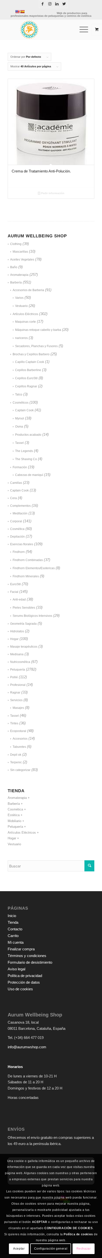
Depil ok (15, 754)
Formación (20, 467)
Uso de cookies (20, 989)
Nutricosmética (20, 662)
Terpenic (16, 762)
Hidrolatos (17, 631)
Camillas (16, 483)
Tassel (19, 443)
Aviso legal (16, 969)
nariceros (21, 338)
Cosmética (17, 529)
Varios (19, 298)
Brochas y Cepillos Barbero (31, 354)
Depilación (17, 536)
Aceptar (19, 1248)
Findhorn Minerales (26, 576)
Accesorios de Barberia (28, 290)
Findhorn (19, 552)
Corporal (16, 521)
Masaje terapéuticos (23, 646)
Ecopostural (18, 731)
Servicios (16, 700)
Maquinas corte (25, 321)
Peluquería (17, 669)
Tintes (14, 723)
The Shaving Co (26, 459)
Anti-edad (19, 599)
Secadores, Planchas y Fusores (36, 346)
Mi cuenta (16, 942)
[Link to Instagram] (49, 4)
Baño (13, 267)
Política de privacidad (25, 976)
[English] (17, 12)
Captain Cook (24, 410)
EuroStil (15, 584)
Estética (14, 815)
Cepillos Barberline (28, 370)
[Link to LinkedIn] (56, 4)
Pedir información (52, 193)
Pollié (14, 677)
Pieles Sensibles (24, 607)
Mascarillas (20, 251)
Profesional (18, 685)
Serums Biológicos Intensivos (32, 616)
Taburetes (19, 747)
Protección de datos (24, 982)
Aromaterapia (19, 275)
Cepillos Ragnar (26, 386)
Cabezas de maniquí (29, 475)
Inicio (12, 916)
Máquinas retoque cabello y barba (38, 330)
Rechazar (83, 1248)
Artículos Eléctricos (25, 314)
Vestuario (21, 306)
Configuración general (51, 1248)
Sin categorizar (20, 770)
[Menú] (81, 29)
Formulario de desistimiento (30, 962)
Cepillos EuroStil (26, 378)
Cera (13, 498)
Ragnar (15, 692)
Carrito (13, 936)
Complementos (20, 505)
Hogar (14, 639)
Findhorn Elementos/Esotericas (34, 568)
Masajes (18, 708)
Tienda (13, 922)
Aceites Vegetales (22, 259)
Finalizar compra (21, 949)
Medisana (17, 654)
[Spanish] (22, 12)
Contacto (15, 929)
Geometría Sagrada (23, 623)
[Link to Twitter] (64, 4)
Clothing (16, 244)
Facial (14, 592)
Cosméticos (20, 402)
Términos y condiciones (27, 956)
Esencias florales (21, 544)
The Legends (24, 451)
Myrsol (19, 418)
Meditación (20, 513)
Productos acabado (28, 434)
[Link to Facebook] (42, 4)
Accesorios (20, 738)
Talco (18, 394)
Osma (19, 426)
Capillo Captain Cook (29, 362)
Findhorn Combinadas (28, 560)
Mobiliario (14, 821)
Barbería (16, 282)
